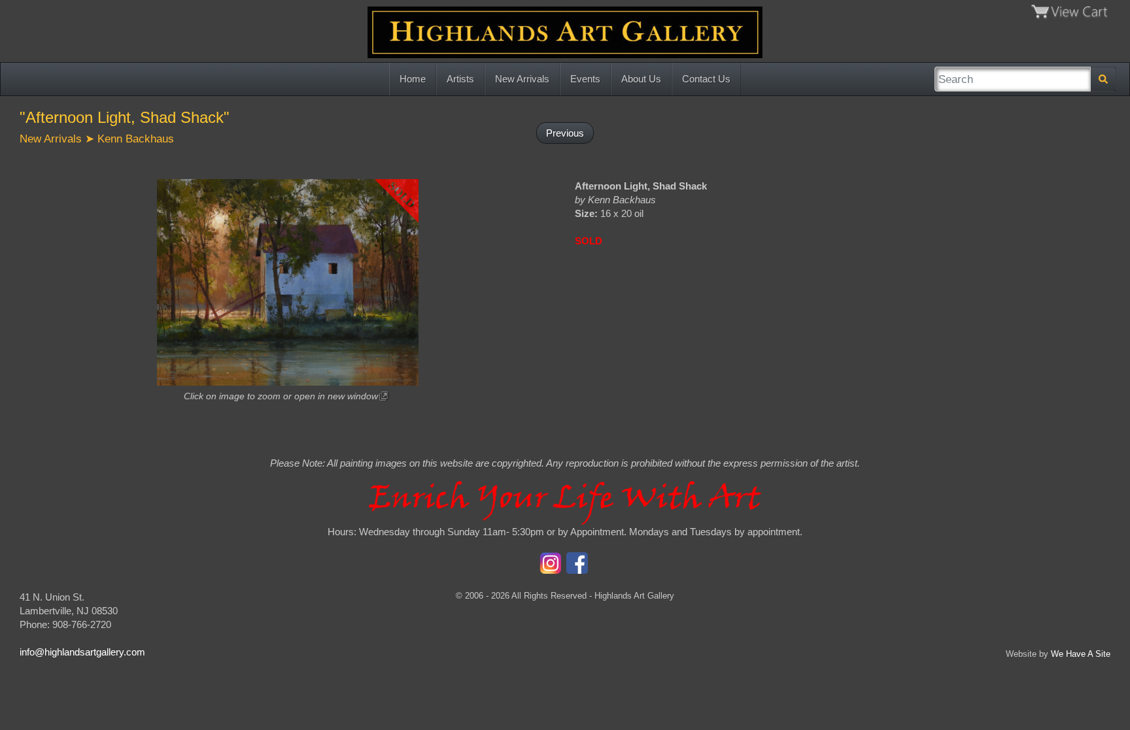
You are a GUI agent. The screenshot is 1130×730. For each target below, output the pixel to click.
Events (585, 78)
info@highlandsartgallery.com (82, 651)
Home (413, 78)
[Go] (1103, 79)
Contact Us (706, 78)
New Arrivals (522, 78)
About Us (641, 78)
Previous (565, 133)
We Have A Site (1080, 654)
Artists (460, 78)
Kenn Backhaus (135, 138)
